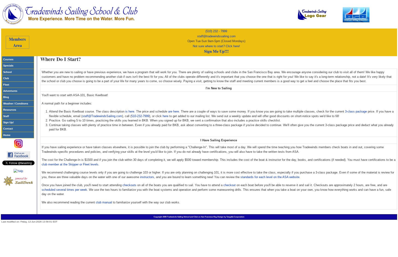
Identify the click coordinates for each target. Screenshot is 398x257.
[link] (82, 14)
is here (129, 111)
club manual (104, 202)
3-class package (356, 111)
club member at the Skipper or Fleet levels (70, 164)
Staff (6, 116)
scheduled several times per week (64, 189)
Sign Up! (8, 122)
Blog (6, 97)
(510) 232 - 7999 (216, 31)
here (165, 116)
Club (6, 78)
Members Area (17, 42)
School (7, 72)
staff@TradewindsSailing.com (102, 116)
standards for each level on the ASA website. (270, 177)
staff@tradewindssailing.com (216, 36)
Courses (8, 59)
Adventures (10, 91)
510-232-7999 (140, 116)
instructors (147, 177)
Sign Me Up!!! (216, 51)
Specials (8, 65)
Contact (8, 128)
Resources (9, 109)
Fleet (6, 84)
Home (6, 135)
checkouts (129, 185)
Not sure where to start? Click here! (216, 46)
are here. (174, 111)
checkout (229, 185)
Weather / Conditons (15, 103)
